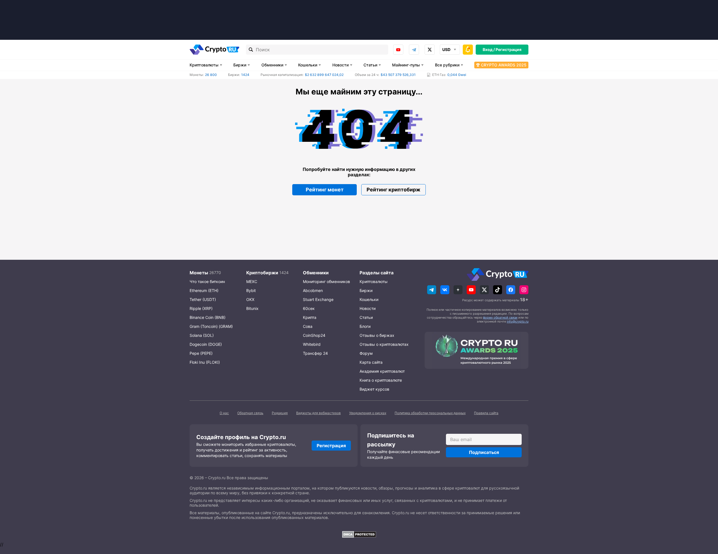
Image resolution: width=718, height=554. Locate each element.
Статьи (370, 64)
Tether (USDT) (203, 299)
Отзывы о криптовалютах (384, 344)
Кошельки (307, 64)
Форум (366, 353)
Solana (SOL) (202, 335)
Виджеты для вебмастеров (318, 413)
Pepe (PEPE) (201, 353)
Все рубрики (447, 64)
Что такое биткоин (207, 281)
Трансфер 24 (315, 353)
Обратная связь (250, 413)
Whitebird (312, 344)
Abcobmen (313, 290)
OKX (250, 299)
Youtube (398, 50)
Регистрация (508, 49)
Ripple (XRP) (201, 308)
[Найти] (251, 49)
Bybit (251, 290)
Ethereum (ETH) (204, 290)
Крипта (309, 317)
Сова (307, 326)
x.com (430, 50)
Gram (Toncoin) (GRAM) (211, 326)
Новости (340, 64)
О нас (224, 413)
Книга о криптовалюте (381, 380)
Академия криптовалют (382, 371)
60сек (309, 308)
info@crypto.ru (517, 321)
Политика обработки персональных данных (430, 413)
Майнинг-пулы (406, 64)
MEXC (251, 281)
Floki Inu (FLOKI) (205, 362)
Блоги (365, 326)
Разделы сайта (376, 272)
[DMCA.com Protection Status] (359, 534)
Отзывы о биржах (377, 335)
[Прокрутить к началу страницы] (705, 519)
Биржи (239, 64)
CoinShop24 (314, 335)
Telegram (414, 50)
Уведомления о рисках (367, 413)
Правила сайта (486, 413)
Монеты (199, 272)
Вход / (489, 49)
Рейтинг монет (325, 190)
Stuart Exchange (318, 299)
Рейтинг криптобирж (393, 190)
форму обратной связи (500, 317)
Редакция (280, 413)
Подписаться (484, 452)
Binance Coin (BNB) (207, 317)
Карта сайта (371, 362)
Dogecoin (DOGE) (206, 344)
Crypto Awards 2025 (503, 64)
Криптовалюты (204, 64)
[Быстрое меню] (468, 50)
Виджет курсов (374, 389)
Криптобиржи (262, 272)
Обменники (272, 64)
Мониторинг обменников (326, 281)
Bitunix (252, 308)
